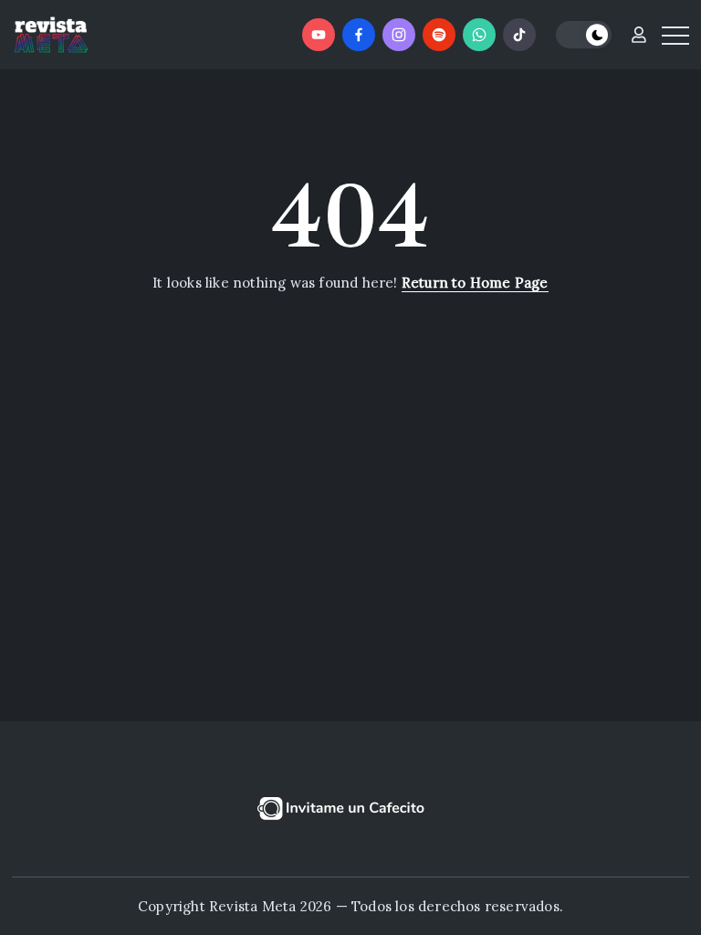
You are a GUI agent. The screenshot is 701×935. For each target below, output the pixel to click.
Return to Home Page (475, 282)
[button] (584, 35)
